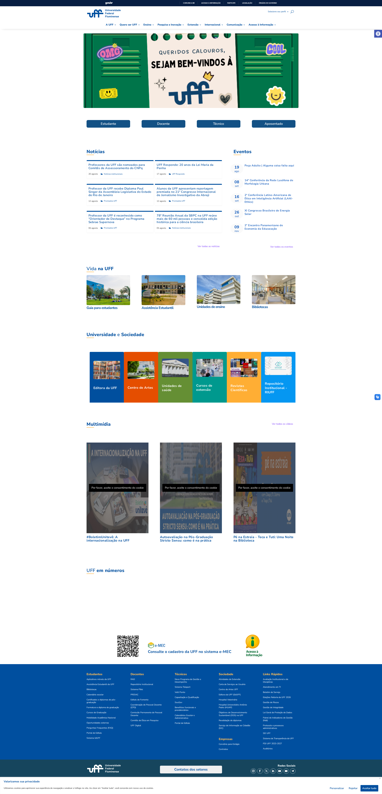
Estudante (108, 124)
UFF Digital (136, 725)
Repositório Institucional (142, 684)
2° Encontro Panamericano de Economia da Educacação (264, 227)
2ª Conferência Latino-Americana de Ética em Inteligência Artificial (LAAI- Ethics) (269, 198)
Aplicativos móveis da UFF (99, 679)
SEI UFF (267, 733)
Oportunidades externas (98, 723)
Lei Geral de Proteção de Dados (277, 712)
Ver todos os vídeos (282, 424)
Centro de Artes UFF (228, 689)
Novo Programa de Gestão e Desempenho (188, 680)
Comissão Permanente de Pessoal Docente (146, 714)
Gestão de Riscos (271, 702)
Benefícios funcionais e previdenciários (185, 709)
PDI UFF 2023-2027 (272, 743)
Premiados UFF (110, 201)
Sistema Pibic (137, 689)
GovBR (109, 3)
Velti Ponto (180, 692)
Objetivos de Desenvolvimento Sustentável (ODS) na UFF (233, 714)
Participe (231, 3)
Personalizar (337, 788)
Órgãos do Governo (268, 3)
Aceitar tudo (369, 788)
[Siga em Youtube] (279, 771)
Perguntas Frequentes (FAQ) (100, 728)
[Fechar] (380, 778)
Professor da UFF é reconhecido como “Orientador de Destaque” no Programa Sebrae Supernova (116, 219)
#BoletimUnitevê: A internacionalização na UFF (108, 539)
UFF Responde (178, 174)
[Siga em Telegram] (292, 771)
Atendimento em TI (272, 687)
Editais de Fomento (139, 699)
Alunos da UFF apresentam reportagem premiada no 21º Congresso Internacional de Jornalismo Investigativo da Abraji (186, 192)
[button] (378, 34)
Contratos (223, 749)
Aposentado (274, 124)
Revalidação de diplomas (230, 720)
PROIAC (134, 694)
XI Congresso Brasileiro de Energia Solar (267, 212)
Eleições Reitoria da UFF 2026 (277, 697)
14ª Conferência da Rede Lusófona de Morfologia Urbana (269, 181)
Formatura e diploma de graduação (103, 707)
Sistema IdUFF (93, 738)
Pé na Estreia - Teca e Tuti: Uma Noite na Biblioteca (264, 539)
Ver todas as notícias (209, 246)
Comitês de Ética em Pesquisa (144, 720)
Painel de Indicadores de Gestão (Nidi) (278, 719)
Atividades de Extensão (229, 679)
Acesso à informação (211, 3)
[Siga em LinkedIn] (273, 771)
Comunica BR (189, 3)
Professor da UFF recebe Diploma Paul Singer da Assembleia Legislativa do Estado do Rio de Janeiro (119, 192)
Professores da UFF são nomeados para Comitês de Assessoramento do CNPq (116, 166)
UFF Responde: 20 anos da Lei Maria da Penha (185, 166)
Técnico (218, 124)
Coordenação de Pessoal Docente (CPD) (146, 706)
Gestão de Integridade (273, 707)
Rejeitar (353, 788)
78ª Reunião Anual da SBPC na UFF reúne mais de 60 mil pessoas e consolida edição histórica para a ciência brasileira (187, 219)
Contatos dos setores (191, 769)
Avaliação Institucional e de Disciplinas (275, 680)
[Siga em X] (266, 771)
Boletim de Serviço (271, 692)
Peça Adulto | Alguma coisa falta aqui (269, 165)
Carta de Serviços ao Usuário (232, 684)
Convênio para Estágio (229, 744)
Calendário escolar (95, 694)
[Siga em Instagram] (253, 771)
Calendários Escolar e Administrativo (185, 716)
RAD (133, 679)
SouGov (178, 702)
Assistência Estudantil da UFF (100, 684)
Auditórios (268, 748)
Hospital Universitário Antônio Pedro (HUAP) (233, 706)
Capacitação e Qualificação (187, 697)
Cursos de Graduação (96, 712)
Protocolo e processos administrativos (273, 727)
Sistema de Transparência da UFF (278, 738)
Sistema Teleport (182, 687)
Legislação (247, 3)
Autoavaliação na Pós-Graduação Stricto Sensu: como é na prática (186, 539)
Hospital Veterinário (228, 699)
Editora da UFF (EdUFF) (230, 694)
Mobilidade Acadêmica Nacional (101, 717)
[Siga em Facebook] (260, 771)
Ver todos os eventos (281, 246)
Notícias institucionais (113, 174)
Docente (163, 124)
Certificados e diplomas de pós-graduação (101, 701)
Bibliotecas (92, 689)
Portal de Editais (94, 733)
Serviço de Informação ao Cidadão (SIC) (234, 727)
